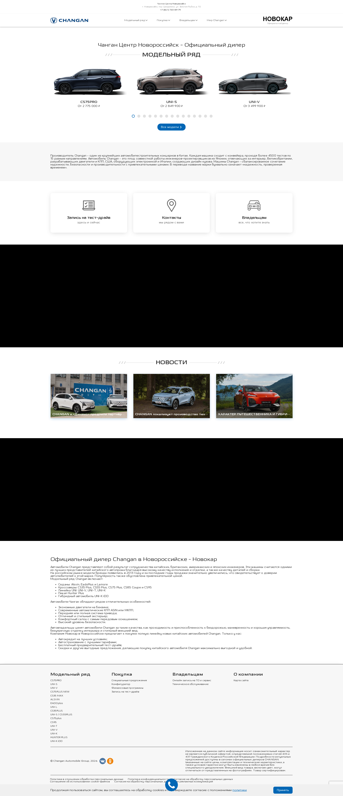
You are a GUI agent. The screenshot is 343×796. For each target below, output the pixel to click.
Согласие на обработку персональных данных (203, 779)
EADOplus (56, 703)
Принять (283, 790)
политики (239, 790)
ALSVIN (55, 699)
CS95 (148, 587)
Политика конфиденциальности (148, 779)
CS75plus (55, 718)
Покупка (162, 20)
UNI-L (53, 707)
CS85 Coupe (132, 587)
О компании (248, 674)
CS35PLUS (56, 711)
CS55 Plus (100, 587)
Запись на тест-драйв (125, 692)
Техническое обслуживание (190, 684)
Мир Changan (216, 20)
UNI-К (101, 590)
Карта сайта (241, 680)
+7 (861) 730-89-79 (170, 10)
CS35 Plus (85, 587)
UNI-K (53, 734)
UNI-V (82, 590)
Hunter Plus (76, 593)
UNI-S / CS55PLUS (61, 714)
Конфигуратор (121, 684)
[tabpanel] (88, 86)
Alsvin (75, 584)
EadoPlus (87, 584)
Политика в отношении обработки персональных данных (86, 779)
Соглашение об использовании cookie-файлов (80, 782)
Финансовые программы (127, 688)
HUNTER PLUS (58, 737)
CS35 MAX (56, 696)
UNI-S (53, 684)
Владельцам (187, 20)
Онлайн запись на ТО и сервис (191, 680)
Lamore (102, 584)
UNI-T (92, 590)
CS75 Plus (115, 587)
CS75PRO (56, 680)
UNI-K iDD (101, 596)
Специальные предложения (129, 680)
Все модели (170, 127)
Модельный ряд (134, 20)
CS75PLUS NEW (59, 692)
